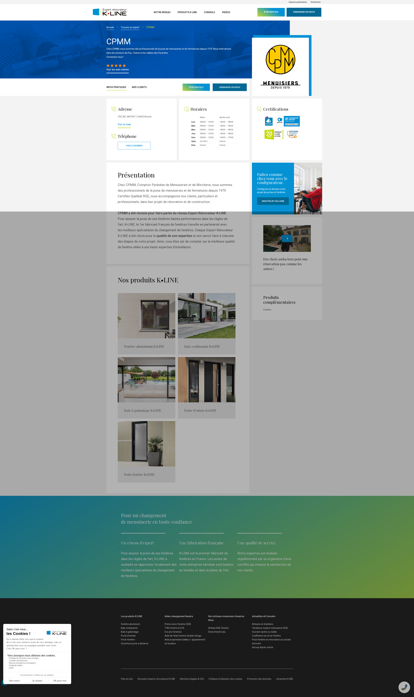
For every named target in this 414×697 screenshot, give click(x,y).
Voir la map (124, 124)
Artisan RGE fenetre (218, 628)
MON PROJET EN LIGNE (273, 201)
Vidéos (226, 12)
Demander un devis (304, 12)
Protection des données (259, 679)
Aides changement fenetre (179, 616)
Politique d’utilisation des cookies (225, 679)
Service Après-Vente (262, 647)
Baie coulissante (129, 628)
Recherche (316, 2)
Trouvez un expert (130, 27)
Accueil (110, 27)
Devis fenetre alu (217, 632)
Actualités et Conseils (263, 616)
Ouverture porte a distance (134, 643)
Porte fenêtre (128, 639)
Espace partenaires (298, 2)
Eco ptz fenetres (173, 632)
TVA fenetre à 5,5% (174, 628)
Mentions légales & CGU (192, 679)
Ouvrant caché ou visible (264, 632)
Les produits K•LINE (131, 616)
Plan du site (127, 679)
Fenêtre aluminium (130, 624)
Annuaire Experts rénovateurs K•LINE (156, 679)
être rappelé (271, 12)
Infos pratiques (116, 87)
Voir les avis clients (117, 69)
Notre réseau (162, 12)
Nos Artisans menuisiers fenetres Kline (226, 618)
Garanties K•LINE (284, 679)
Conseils (209, 12)
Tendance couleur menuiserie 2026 (270, 628)
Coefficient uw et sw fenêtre (266, 635)
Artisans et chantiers (262, 624)
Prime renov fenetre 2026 (178, 624)
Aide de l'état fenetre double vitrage (183, 635)
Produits (187, 12)
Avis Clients (139, 87)
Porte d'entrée (128, 635)
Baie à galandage (130, 632)
